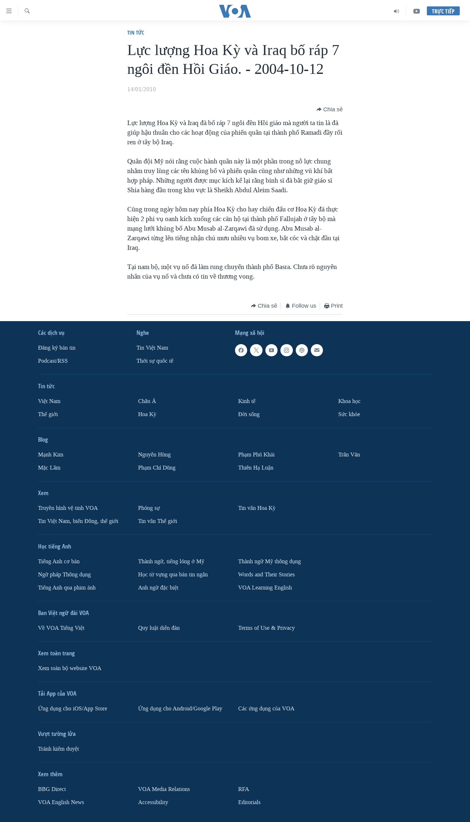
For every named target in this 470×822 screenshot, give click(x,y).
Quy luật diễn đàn (159, 628)
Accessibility (153, 802)
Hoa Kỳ (147, 414)
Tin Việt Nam (152, 348)
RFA (243, 789)
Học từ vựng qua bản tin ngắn (173, 574)
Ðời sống (249, 414)
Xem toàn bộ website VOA (69, 668)
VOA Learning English (265, 587)
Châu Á (147, 401)
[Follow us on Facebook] (241, 350)
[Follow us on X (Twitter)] (256, 350)
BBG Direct (52, 789)
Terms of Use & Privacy (266, 628)
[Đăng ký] (317, 350)
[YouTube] (416, 11)
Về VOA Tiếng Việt (61, 628)
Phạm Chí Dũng (157, 467)
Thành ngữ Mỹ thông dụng (269, 561)
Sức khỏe (349, 414)
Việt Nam (49, 401)
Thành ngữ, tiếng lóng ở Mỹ (171, 561)
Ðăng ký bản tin (56, 348)
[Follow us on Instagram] (286, 350)
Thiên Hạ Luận (255, 467)
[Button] (330, 109)
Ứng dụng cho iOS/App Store (72, 708)
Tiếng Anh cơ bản (59, 561)
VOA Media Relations (164, 789)
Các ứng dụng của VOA (266, 708)
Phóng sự (149, 508)
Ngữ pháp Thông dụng (64, 574)
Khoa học (349, 401)
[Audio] (396, 11)
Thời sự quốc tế (155, 361)
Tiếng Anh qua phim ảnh (67, 587)
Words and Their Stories (266, 574)
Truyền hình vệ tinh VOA (68, 508)
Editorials (249, 802)
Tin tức (135, 32)
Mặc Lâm (49, 467)
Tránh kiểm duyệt (58, 749)
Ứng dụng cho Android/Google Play (180, 708)
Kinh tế (246, 401)
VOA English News (61, 802)
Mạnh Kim (50, 454)
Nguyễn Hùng (154, 454)
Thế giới (48, 414)
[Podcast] (302, 350)
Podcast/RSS (53, 361)
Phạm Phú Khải (256, 454)
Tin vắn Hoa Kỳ (257, 508)
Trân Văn (349, 454)
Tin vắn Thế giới (157, 521)
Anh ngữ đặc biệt (158, 587)
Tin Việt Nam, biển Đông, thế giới (78, 521)
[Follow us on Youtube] (271, 350)
